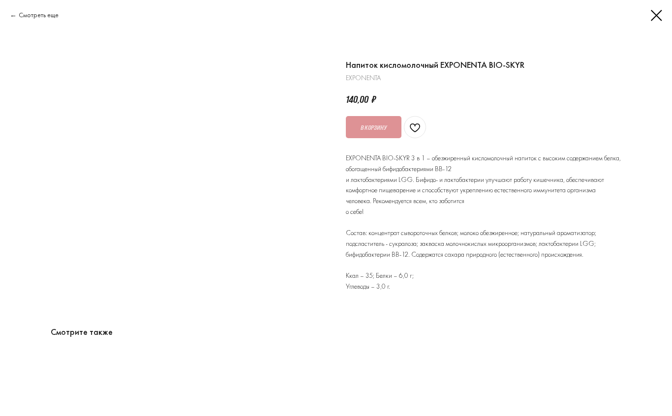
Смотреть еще (39, 14)
